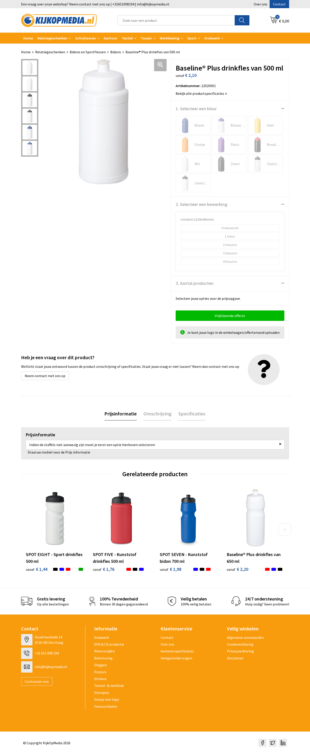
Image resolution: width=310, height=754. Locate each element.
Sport (192, 38)
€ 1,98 (170, 569)
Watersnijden (104, 651)
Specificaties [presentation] (191, 413)
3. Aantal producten (195, 283)
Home (28, 38)
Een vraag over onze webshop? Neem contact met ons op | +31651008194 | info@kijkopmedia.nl (95, 4)
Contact (279, 4)
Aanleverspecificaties (177, 651)
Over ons (260, 4)
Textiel (127, 38)
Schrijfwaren (85, 38)
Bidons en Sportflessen (88, 52)
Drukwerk (101, 637)
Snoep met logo (106, 699)
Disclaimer (235, 658)
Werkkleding (169, 38)
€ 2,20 (237, 569)
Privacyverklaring (240, 651)
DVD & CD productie (109, 644)
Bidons (115, 52)
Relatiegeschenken (52, 38)
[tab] (120, 413)
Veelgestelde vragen (176, 658)
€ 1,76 (103, 569)
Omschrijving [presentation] (157, 413)
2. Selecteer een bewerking (201, 204)
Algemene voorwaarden (245, 637)
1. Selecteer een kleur (196, 108)
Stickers (100, 678)
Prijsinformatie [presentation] (120, 413)
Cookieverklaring (240, 644)
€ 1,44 (36, 569)
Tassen (146, 38)
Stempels (101, 692)
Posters (100, 672)
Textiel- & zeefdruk (109, 685)
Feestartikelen (105, 706)
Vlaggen (100, 665)
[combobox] (176, 20)
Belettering (103, 658)
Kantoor (110, 38)
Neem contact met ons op (45, 375)
